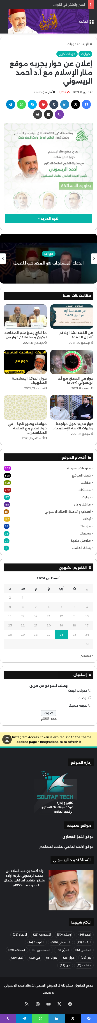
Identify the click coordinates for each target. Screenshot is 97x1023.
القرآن (63, 950)
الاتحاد (20, 934)
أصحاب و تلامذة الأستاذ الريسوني (68, 511)
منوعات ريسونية (79, 468)
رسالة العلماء (81, 548)
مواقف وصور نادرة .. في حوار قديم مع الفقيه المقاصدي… (27, 428)
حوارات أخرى (67, 54)
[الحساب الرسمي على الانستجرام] (7, 739)
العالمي (83, 950)
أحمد (85, 934)
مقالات (86, 482)
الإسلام (64, 934)
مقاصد (84, 965)
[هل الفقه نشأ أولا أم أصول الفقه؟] (71, 316)
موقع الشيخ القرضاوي (78, 836)
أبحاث (87, 519)
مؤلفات (85, 526)
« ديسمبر (87, 655)
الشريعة (36, 942)
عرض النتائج (49, 718)
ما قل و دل (82, 504)
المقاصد (16, 950)
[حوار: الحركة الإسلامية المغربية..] (25, 362)
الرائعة (84, 942)
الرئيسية (84, 44)
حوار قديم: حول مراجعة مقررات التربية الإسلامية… (72, 426)
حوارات (71, 44)
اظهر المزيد (49, 219)
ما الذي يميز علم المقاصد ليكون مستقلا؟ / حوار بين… (25, 335)
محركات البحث (77, 690)
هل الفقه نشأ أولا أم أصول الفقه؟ (76, 335)
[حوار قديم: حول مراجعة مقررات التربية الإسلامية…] (71, 407)
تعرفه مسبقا (78, 705)
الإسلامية (42, 934)
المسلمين (41, 950)
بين (86, 957)
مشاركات (85, 490)
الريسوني (60, 942)
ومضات (85, 533)
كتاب (17, 957)
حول (51, 957)
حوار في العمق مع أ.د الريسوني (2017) (75, 380)
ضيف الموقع (81, 475)
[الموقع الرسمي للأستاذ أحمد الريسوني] (48, 21)
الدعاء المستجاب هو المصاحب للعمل (48, 263)
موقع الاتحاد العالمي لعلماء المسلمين (66, 846)
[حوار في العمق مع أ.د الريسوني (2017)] (71, 362)
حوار (68, 957)
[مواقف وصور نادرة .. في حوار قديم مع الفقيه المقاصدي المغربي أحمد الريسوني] (25, 407)
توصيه (83, 698)
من (65, 965)
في (34, 957)
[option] (48, 259)
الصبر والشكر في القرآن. (69, 4)
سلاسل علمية (81, 540)
